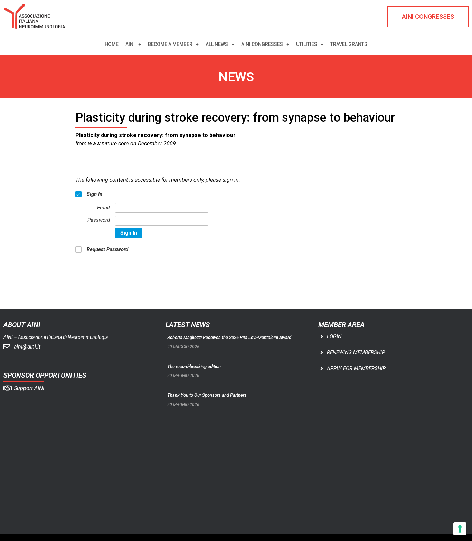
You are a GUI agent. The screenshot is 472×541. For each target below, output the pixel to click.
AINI (130, 44)
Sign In (128, 233)
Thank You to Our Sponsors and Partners (207, 395)
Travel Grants (348, 44)
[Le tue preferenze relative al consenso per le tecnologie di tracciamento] (459, 528)
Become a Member (170, 44)
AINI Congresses (262, 44)
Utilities (306, 44)
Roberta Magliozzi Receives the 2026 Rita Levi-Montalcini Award (229, 337)
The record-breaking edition (194, 366)
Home (112, 44)
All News (217, 44)
